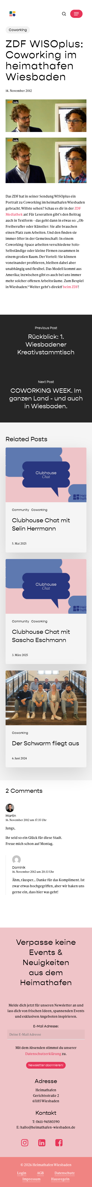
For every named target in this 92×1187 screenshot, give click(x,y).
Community (20, 510)
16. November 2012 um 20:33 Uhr (33, 872)
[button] (76, 14)
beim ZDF (70, 286)
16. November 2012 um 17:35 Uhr (26, 820)
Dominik (18, 867)
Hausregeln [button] (60, 1178)
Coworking (18, 30)
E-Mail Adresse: (46, 1026)
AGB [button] (40, 1172)
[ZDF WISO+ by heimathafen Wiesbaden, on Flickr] (46, 184)
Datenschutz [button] (65, 1172)
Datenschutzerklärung (43, 1053)
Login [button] (21, 1172)
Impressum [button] (31, 1178)
